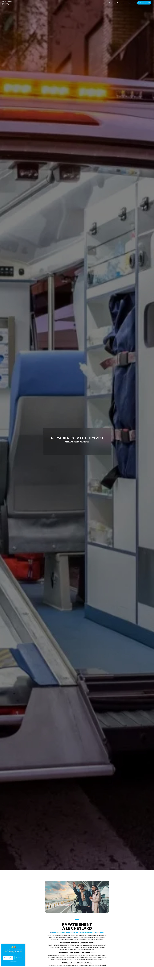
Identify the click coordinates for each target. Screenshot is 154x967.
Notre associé (144, 3)
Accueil (105, 3)
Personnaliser (13, 961)
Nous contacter (127, 3)
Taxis (110, 3)
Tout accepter (8, 958)
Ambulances (117, 3)
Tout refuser (19, 958)
